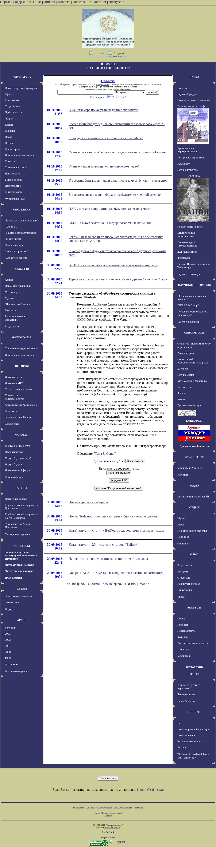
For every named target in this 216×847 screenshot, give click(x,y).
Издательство (13, 185)
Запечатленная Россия (18, 417)
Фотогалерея (12, 292)
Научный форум (14, 451)
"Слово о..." (11, 226)
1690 (141, 584)
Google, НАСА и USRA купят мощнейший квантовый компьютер (116, 573)
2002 (8, 639)
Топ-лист (99, 2)
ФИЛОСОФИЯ (21, 337)
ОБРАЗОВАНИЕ (194, 332)
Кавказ (9, 124)
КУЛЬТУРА (22, 268)
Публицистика (13, 112)
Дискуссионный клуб (17, 445)
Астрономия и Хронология (21, 404)
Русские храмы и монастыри (15, 318)
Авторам (182, 571)
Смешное (183, 543)
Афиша (9, 94)
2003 (8, 633)
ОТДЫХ (194, 507)
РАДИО (194, 485)
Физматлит (183, 257)
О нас (37, 2)
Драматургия (12, 149)
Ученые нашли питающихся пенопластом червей (104, 166)
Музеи (181, 518)
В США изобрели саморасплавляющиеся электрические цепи (113, 265)
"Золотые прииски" (16, 251)
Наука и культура (187, 169)
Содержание (22, 2)
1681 (75, 584)
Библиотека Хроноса (189, 467)
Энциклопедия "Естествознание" (187, 244)
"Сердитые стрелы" (16, 257)
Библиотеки (184, 655)
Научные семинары (188, 274)
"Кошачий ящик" (14, 245)
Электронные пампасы (18, 596)
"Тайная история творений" (21, 232)
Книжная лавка (14, 191)
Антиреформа (185, 353)
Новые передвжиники (18, 285)
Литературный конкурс (19, 564)
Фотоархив (11, 664)
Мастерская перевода (18, 534)
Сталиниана (12, 423)
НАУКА (194, 77)
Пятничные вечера (16, 498)
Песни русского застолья (192, 530)
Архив (109, 807)
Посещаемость (186, 630)
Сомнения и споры (16, 167)
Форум (9, 609)
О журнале (183, 577)
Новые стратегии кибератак (89, 502)
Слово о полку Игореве (18, 389)
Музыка (9, 298)
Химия (181, 399)
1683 (89, 584)
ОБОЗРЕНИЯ (21, 209)
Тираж (181, 596)
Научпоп (182, 474)
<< (69, 584)
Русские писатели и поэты (192, 643)
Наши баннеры (186, 701)
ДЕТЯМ (22, 588)
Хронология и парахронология (14, 397)
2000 (8, 652)
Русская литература (189, 405)
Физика (181, 393)
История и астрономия (190, 157)
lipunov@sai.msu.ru (150, 789)
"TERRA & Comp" (188, 305)
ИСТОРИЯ (22, 366)
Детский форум (14, 476)
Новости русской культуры (21, 88)
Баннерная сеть (186, 694)
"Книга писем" (13, 238)
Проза (8, 136)
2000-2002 (194, 175)
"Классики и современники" (21, 220)
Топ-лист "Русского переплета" (188, 686)
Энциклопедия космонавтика (186, 234)
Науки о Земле (185, 374)
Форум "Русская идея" (18, 458)
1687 (119, 584)
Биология (182, 368)
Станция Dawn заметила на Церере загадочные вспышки (110, 223)
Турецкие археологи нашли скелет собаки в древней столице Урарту (118, 279)
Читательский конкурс (19, 570)
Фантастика (12, 602)
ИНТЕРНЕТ (194, 673)
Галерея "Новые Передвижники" (108, 813)
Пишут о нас (184, 589)
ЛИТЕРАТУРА (22, 77)
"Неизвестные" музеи (17, 304)
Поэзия (9, 143)
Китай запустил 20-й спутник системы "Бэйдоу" (103, 544)
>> (147, 584)
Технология (184, 387)
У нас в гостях (13, 179)
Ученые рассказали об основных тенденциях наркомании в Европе (117, 152)
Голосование (82, 2)
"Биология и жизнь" (188, 321)
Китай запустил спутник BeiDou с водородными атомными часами (117, 530)
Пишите (49, 2)
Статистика (127, 807)
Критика (10, 161)
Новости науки (186, 735)
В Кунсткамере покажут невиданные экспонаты (103, 110)
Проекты (182, 624)
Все (179, 723)
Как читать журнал (188, 583)
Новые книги (12, 173)
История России (14, 377)
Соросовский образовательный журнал (192, 361)
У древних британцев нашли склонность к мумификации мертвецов (118, 180)
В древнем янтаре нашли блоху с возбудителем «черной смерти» (115, 194)
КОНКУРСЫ (22, 545)
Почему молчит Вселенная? (193, 100)
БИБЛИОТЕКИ (194, 456)
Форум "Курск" (14, 464)
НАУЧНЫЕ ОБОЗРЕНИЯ (194, 285)
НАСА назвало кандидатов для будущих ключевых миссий (111, 208)
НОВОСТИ (194, 712)
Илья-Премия (13, 577)
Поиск (181, 618)
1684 (97, 584)
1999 (8, 658)
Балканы (10, 130)
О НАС (194, 554)
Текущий (10, 627)
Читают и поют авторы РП (193, 496)
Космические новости (190, 226)
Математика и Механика (192, 380)
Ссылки (117, 807)
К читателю (12, 100)
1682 (82, 584)
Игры (180, 524)
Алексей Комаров (112, 827)
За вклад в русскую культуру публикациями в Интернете (21, 555)
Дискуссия (116, 2)
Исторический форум (17, 470)
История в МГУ (14, 383)
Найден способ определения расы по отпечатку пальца (108, 558)
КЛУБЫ (21, 487)
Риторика (10, 310)
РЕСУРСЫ (194, 607)
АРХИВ (21, 620)
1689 (134, 584)
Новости (64, 2)
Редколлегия (184, 565)
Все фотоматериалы (17, 671)
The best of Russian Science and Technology (193, 756)
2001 (8, 645)
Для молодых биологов (194, 446)
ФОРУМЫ (21, 434)
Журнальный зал (14, 198)
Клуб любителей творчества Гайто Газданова (21, 516)
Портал (5, 2)
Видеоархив (12, 326)
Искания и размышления (19, 155)
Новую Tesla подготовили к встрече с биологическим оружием (114, 516)
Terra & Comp (104, 453)
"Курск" (9, 118)
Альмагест (11, 411)
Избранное (183, 649)
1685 (104, 584)
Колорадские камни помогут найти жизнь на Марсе (106, 138)
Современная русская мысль (22, 348)
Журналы (183, 636)
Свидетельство (102, 84)
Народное (183, 536)
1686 (111, 584)
